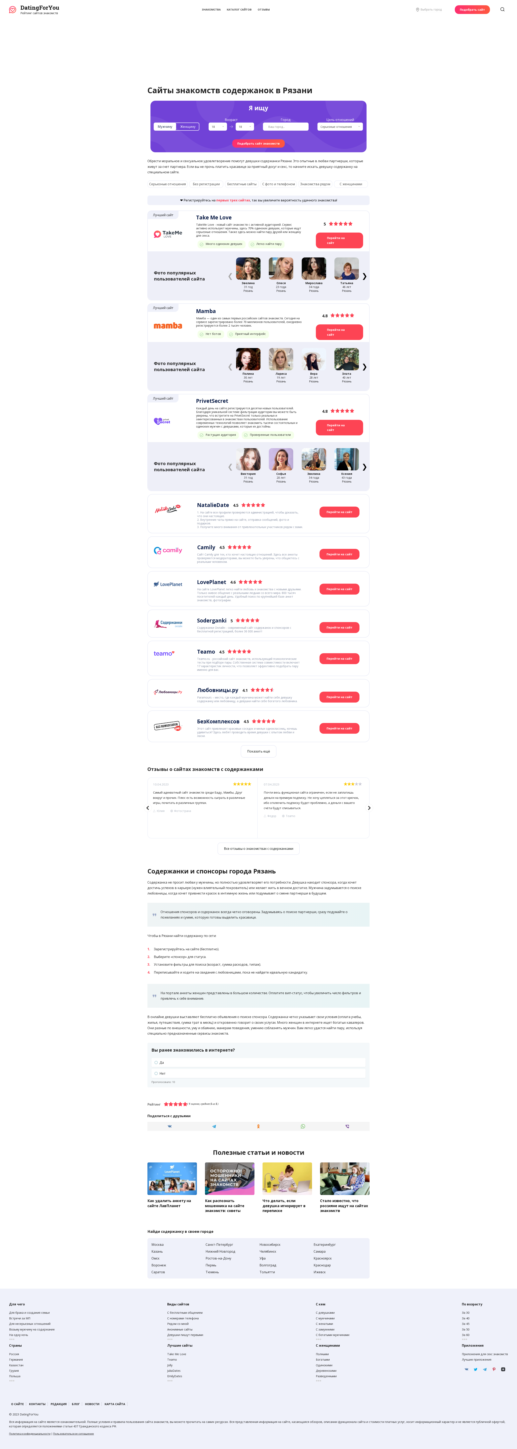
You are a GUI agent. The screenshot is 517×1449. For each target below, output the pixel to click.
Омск (155, 1258)
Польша (14, 1376)
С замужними (325, 1329)
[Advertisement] (258, 45)
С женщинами (351, 184)
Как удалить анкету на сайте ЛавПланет (169, 1203)
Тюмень (212, 1272)
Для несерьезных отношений (29, 1324)
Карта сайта (115, 1404)
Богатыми (323, 1359)
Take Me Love (176, 1354)
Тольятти (267, 1272)
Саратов (158, 1272)
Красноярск (323, 1258)
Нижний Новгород (220, 1251)
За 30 (465, 1313)
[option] (202, 808)
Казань (157, 1251)
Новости (92, 1404)
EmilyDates (174, 1376)
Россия (14, 1354)
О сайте (17, 1404)
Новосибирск (270, 1244)
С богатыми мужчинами (332, 1335)
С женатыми (324, 1324)
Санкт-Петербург (219, 1244)
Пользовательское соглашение (73, 1433)
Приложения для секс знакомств (485, 1354)
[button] (364, 275)
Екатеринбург (325, 1244)
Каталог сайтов (239, 9)
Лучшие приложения (476, 1359)
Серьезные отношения (167, 184)
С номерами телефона (183, 1318)
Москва (157, 1244)
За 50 (465, 1329)
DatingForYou (39, 7)
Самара (320, 1251)
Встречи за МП (19, 1318)
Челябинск (268, 1251)
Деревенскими (326, 1371)
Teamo (172, 1359)
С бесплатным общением (185, 1313)
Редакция (59, 1404)
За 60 (465, 1335)
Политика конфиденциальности (29, 1433)
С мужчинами (325, 1318)
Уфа (263, 1258)
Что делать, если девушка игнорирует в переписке (284, 1205)
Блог (76, 1404)
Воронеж (158, 1265)
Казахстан (16, 1365)
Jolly (169, 1365)
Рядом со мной (178, 1324)
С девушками (325, 1313)
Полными (322, 1354)
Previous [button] (148, 808)
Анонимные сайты (179, 1329)
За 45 (465, 1324)
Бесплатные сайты (241, 184)
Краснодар (322, 1265)
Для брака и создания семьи (29, 1313)
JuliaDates (174, 1371)
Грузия (14, 1371)
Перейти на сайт (336, 240)
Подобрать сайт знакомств (258, 143)
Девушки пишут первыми (185, 1335)
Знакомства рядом (315, 184)
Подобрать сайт (472, 10)
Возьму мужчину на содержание (32, 1329)
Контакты (37, 1404)
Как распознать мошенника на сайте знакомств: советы (224, 1205)
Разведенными (326, 1376)
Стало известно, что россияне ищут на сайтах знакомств (344, 1205)
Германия (16, 1359)
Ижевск (320, 1272)
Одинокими (324, 1365)
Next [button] (369, 808)
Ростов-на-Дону (218, 1258)
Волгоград (268, 1265)
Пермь (211, 1265)
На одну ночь (18, 1335)
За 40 (465, 1318)
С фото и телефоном (278, 184)
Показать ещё (258, 751)
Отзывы (264, 9)
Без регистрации (206, 184)
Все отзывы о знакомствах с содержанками (258, 848)
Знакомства (211, 9)
